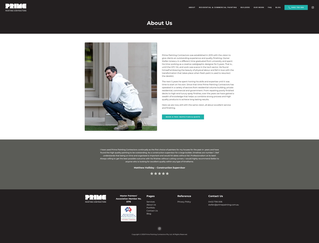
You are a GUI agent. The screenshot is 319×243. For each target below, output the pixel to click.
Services (151, 202)
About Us (151, 205)
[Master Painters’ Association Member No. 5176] (128, 213)
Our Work (259, 7)
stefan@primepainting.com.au (223, 205)
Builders (245, 7)
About (192, 7)
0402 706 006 (297, 7)
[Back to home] (16, 7)
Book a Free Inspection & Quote (183, 117)
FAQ (270, 7)
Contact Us (152, 211)
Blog (278, 7)
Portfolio (151, 208)
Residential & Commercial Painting (218, 7)
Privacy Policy (184, 202)
